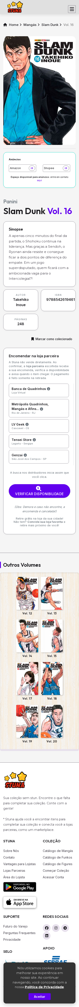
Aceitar (39, 996)
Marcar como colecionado (54, 339)
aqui (39, 180)
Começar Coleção (56, 870)
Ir (32, 168)
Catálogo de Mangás (58, 851)
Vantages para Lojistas (19, 864)
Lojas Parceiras (14, 870)
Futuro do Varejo (15, 926)
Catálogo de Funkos (57, 857)
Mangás (29, 25)
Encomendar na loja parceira (34, 356)
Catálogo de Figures (57, 864)
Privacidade (12, 939)
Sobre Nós (11, 851)
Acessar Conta (53, 877)
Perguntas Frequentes (19, 933)
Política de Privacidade (44, 987)
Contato (9, 857)
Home (13, 25)
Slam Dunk (49, 25)
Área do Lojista (14, 877)
